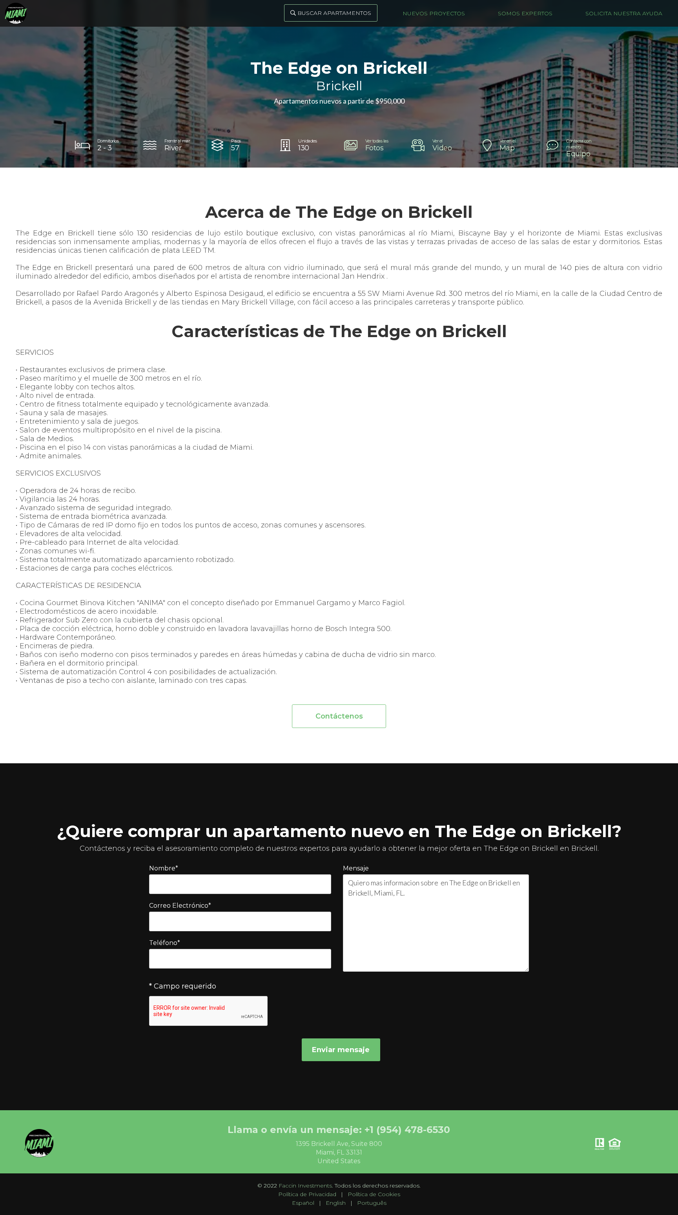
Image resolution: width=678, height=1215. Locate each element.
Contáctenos (339, 716)
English (336, 1202)
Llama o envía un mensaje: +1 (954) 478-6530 (339, 1129)
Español (303, 1202)
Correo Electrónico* (180, 905)
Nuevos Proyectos (434, 13)
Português (371, 1202)
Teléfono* (164, 943)
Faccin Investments (305, 1185)
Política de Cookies (374, 1194)
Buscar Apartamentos (330, 12)
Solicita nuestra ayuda (623, 13)
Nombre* (163, 868)
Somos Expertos (525, 13)
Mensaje (356, 868)
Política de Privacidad (307, 1194)
